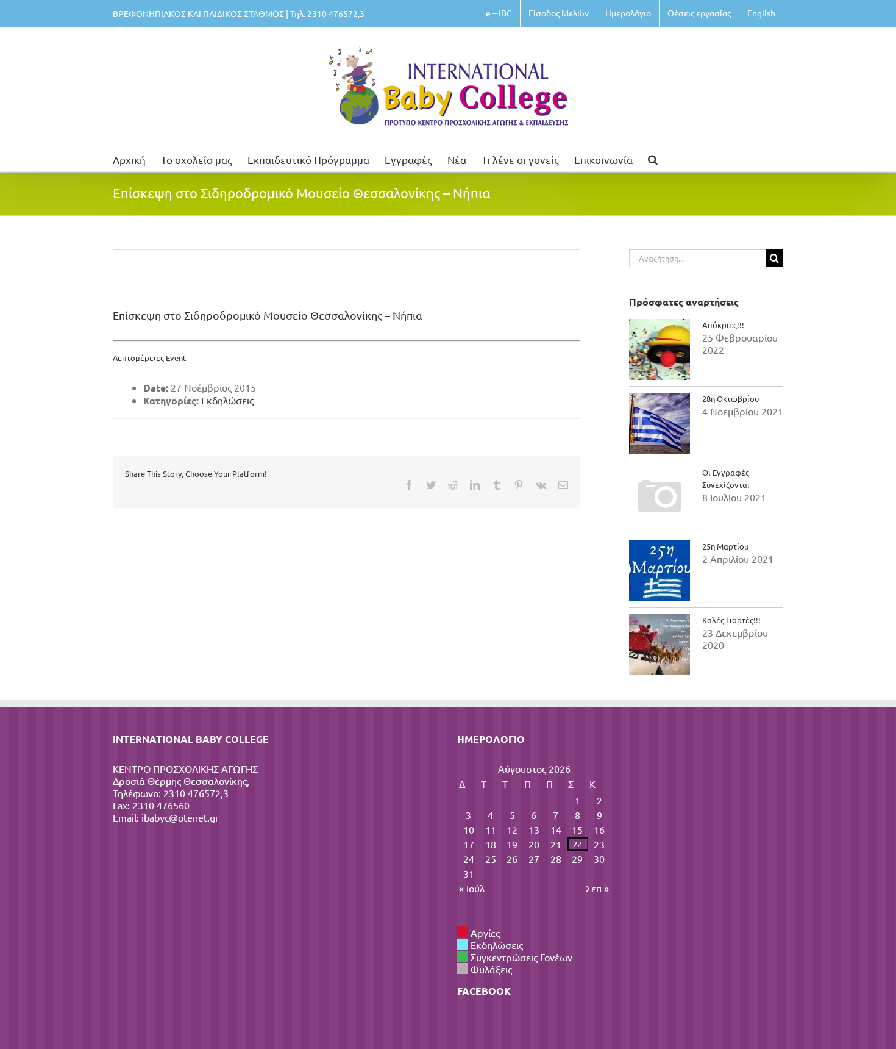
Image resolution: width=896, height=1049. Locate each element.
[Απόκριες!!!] (659, 349)
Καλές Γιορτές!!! (731, 620)
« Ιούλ (472, 888)
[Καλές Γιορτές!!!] (659, 644)
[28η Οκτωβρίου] (659, 423)
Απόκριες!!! (723, 325)
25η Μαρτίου (725, 546)
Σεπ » (597, 888)
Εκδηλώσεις (227, 400)
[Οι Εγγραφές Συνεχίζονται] (659, 497)
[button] (653, 158)
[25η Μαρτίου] (659, 570)
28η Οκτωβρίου (730, 398)
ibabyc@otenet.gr (180, 817)
